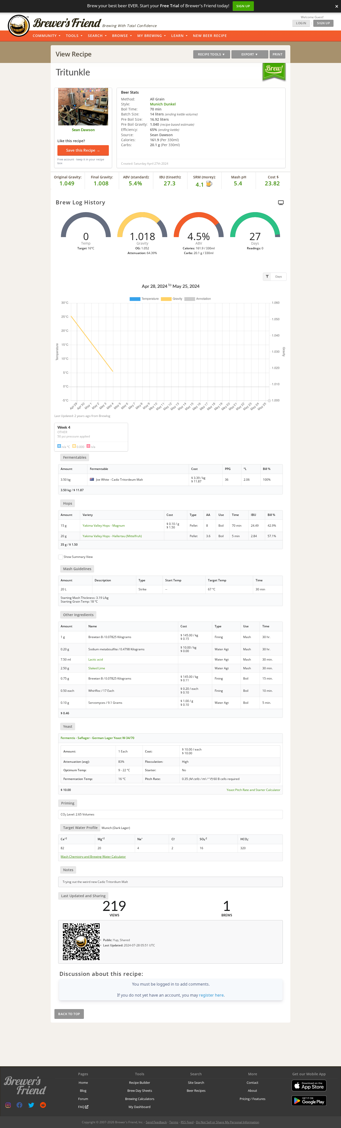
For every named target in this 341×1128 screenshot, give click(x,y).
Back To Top (69, 1014)
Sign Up (243, 6)
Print (278, 54)
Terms (173, 1122)
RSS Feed (187, 1122)
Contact (252, 1082)
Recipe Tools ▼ (211, 54)
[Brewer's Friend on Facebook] (19, 1106)
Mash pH (238, 177)
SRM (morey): (204, 177)
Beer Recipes (196, 1090)
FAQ (81, 1107)
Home (83, 1082)
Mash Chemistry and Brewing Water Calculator (93, 856)
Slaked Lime (96, 668)
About (252, 1090)
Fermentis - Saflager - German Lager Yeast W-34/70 (97, 738)
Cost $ (273, 177)
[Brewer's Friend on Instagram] (8, 1106)
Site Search (196, 1082)
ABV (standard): (136, 177)
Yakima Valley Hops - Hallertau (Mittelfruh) (112, 536)
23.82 (272, 183)
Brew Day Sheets (139, 1090)
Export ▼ (249, 54)
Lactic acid (95, 659)
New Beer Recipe (210, 35)
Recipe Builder (139, 1082)
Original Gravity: (68, 177)
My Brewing (149, 35)
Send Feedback (156, 1122)
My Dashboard (140, 1107)
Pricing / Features (252, 1099)
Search (95, 35)
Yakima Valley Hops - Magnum (104, 525)
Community (45, 35)
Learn (177, 35)
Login (301, 23)
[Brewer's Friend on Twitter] (31, 1106)
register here (211, 995)
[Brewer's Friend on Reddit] (43, 1106)
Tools (72, 35)
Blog (83, 1090)
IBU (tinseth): (170, 177)
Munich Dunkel (163, 104)
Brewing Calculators (139, 1099)
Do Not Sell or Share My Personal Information (227, 1122)
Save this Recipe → (83, 150)
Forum (83, 1099)
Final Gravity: (102, 177)
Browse (120, 35)
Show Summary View (78, 557)
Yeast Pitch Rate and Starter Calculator (253, 790)
